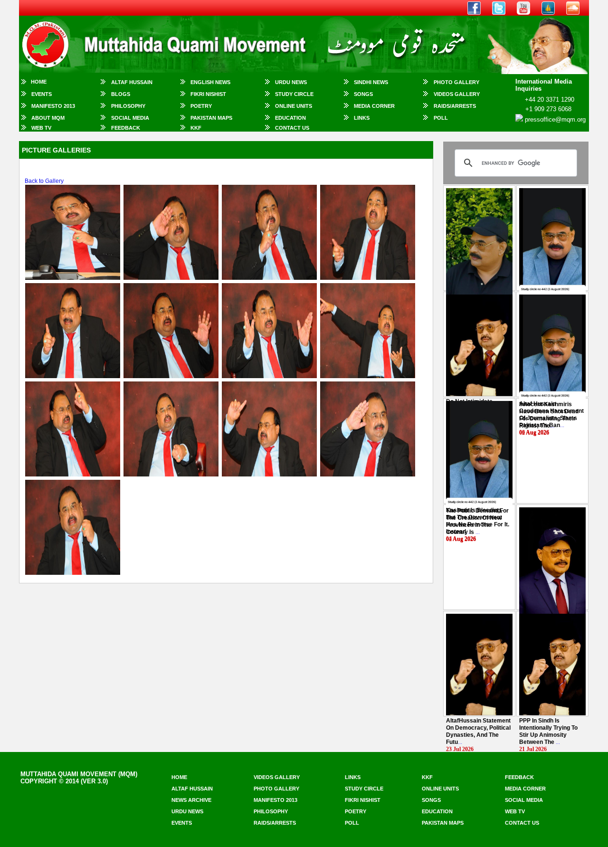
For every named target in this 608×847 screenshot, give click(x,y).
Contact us (522, 823)
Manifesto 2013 (53, 106)
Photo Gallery (456, 82)
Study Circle (294, 94)
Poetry (201, 106)
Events (41, 94)
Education (290, 118)
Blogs (120, 94)
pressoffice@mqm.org (555, 119)
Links (362, 118)
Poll (441, 118)
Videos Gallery (457, 94)
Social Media (130, 118)
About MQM (48, 118)
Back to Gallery (44, 181)
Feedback (125, 128)
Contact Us (292, 128)
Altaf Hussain (131, 82)
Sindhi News (371, 82)
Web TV (41, 128)
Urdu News (291, 82)
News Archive (191, 800)
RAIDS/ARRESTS (455, 106)
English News (210, 82)
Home (39, 82)
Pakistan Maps (211, 118)
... (549, 415)
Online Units (293, 106)
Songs (363, 94)
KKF (195, 128)
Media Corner (374, 106)
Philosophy (128, 106)
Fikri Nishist (208, 94)
